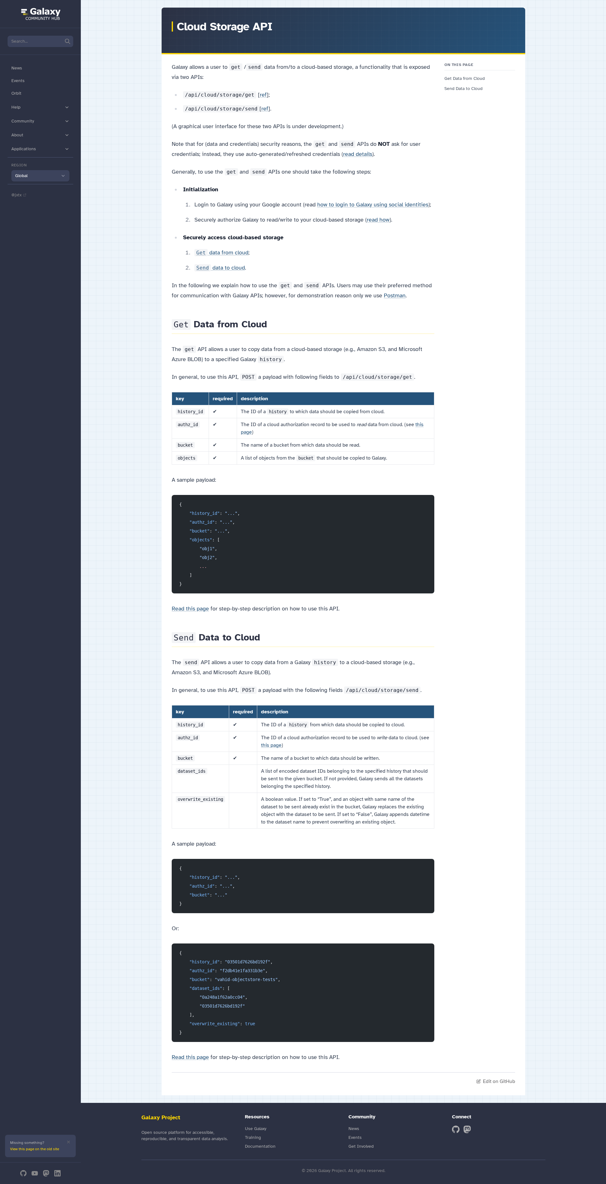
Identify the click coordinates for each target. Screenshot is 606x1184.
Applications (23, 149)
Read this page (190, 608)
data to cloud (220, 267)
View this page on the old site (34, 1149)
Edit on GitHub (499, 1081)
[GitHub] (23, 1173)
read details (357, 154)
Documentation (260, 1146)
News (16, 68)
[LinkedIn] (57, 1173)
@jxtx (16, 195)
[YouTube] (35, 1173)
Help (16, 107)
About (17, 135)
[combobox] (40, 175)
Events (18, 80)
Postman (395, 295)
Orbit (16, 93)
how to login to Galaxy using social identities (372, 204)
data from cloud (222, 252)
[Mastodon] (46, 1173)
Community (22, 121)
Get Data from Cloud (464, 78)
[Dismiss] (68, 1142)
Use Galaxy (255, 1128)
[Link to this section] (273, 324)
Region (19, 165)
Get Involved (361, 1146)
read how (378, 219)
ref (263, 94)
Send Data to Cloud (463, 88)
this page (271, 745)
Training (253, 1137)
